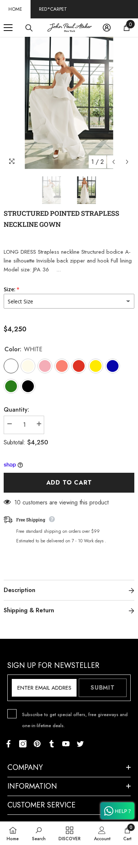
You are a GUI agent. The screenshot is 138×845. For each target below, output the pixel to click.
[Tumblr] (51, 744)
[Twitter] (80, 744)
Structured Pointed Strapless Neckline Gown (61, 219)
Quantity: (16, 409)
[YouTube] (66, 744)
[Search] (29, 28)
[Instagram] (23, 744)
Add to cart (69, 482)
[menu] (8, 27)
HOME (15, 9)
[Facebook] (8, 744)
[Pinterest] (37, 744)
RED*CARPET (53, 9)
